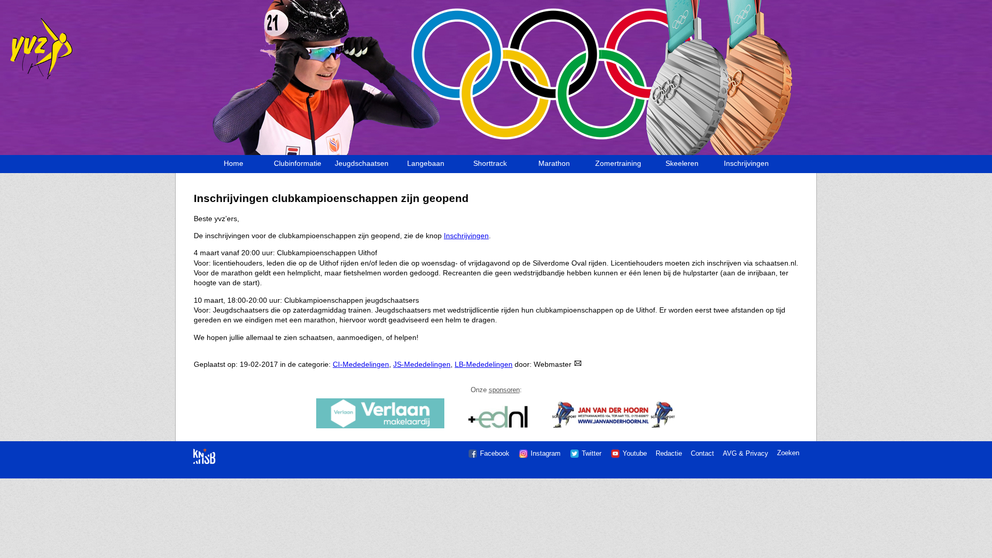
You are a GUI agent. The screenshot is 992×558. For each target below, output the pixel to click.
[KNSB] (204, 451)
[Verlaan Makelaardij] (380, 427)
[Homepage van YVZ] (37, 77)
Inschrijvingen (746, 163)
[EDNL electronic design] (498, 427)
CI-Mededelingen (361, 364)
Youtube (635, 453)
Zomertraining (618, 163)
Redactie (669, 453)
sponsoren (504, 390)
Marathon (554, 163)
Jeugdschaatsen (362, 163)
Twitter (591, 453)
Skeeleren (682, 163)
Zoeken (788, 453)
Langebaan (425, 163)
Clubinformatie (297, 163)
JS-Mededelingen (422, 364)
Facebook (494, 453)
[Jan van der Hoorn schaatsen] (614, 427)
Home (233, 163)
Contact (702, 453)
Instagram (546, 453)
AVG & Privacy (745, 453)
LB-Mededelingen (484, 364)
